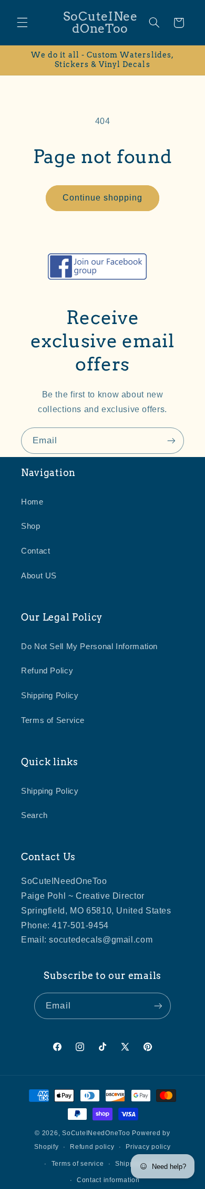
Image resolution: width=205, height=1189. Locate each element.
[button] (22, 23)
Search (34, 815)
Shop (30, 526)
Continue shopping (103, 197)
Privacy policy (148, 1147)
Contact (35, 551)
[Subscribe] (171, 440)
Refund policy (92, 1147)
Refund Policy (47, 671)
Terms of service (78, 1164)
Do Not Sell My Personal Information (89, 646)
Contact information (108, 1180)
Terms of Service (53, 720)
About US (39, 576)
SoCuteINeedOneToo (96, 1133)
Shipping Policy (49, 695)
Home (32, 502)
